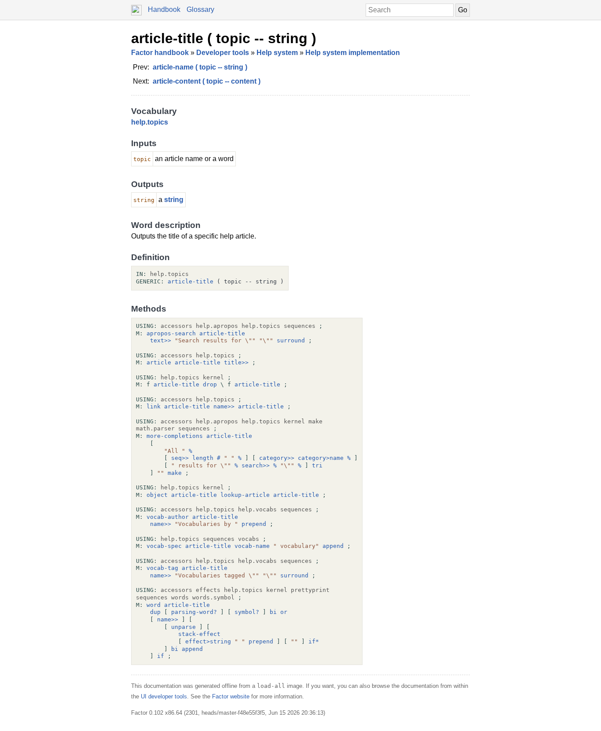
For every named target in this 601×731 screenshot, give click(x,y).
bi (273, 612)
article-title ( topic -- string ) (223, 38)
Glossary (200, 9)
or (283, 612)
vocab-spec (164, 546)
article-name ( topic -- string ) (200, 67)
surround (291, 340)
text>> (160, 340)
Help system (277, 52)
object (157, 495)
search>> (256, 465)
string (173, 199)
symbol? (247, 612)
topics (157, 122)
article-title (190, 281)
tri (317, 465)
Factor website (230, 696)
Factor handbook (160, 52)
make (175, 473)
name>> (224, 406)
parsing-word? (194, 612)
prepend (254, 524)
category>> (276, 458)
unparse (183, 627)
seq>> (180, 458)
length (202, 458)
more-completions (175, 436)
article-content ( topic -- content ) (206, 81)
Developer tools (222, 52)
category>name (321, 458)
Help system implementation (352, 52)
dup (155, 612)
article (159, 362)
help (138, 122)
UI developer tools (164, 696)
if (160, 656)
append (333, 546)
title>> (236, 362)
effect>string (208, 641)
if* (313, 641)
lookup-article (245, 495)
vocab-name (252, 546)
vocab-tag (162, 568)
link (154, 406)
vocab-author (168, 517)
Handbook (164, 9)
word (154, 605)
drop (210, 384)
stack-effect (199, 634)
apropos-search (171, 333)
